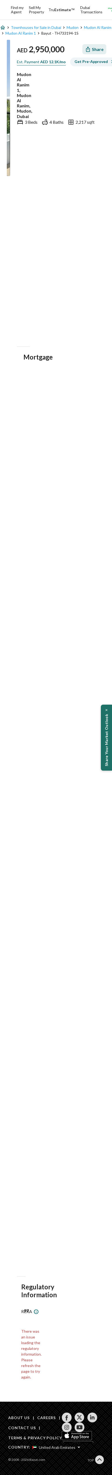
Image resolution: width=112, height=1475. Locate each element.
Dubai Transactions (91, 9)
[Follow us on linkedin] (92, 1417)
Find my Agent (17, 9)
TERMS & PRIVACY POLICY (35, 1437)
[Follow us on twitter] (79, 1417)
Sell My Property (36, 9)
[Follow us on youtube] (79, 1427)
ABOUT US (19, 1417)
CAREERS (46, 1417)
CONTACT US (22, 1427)
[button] (106, 738)
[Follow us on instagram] (67, 1427)
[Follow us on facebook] (67, 1417)
